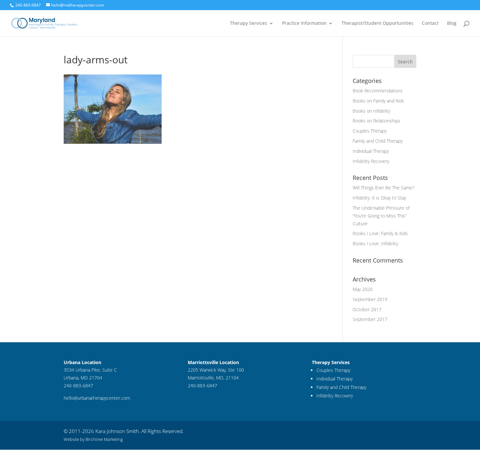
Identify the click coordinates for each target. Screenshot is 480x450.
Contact (430, 23)
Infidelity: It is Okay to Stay (379, 198)
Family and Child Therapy (378, 141)
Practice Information (304, 23)
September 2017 (370, 319)
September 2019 (370, 299)
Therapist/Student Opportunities (377, 23)
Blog (451, 23)
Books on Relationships (376, 121)
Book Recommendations (378, 91)
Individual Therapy (371, 151)
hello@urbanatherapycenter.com (97, 398)
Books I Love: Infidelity (375, 243)
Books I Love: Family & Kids (380, 233)
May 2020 (363, 289)
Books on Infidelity (371, 111)
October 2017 (367, 309)
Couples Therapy (370, 131)
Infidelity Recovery (371, 161)
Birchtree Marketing (104, 439)
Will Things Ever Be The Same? (383, 188)
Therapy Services (248, 23)
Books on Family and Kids (378, 101)
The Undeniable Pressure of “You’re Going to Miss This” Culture (381, 216)
